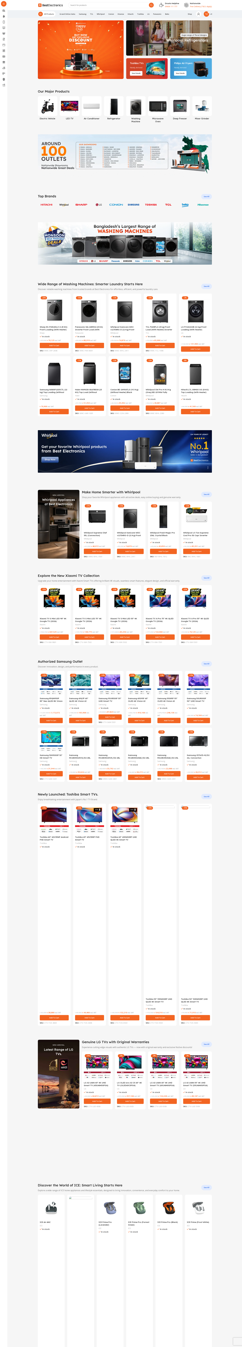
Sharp (42, 333)
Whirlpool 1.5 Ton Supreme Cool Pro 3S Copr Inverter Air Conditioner (195, 535)
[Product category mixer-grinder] (202, 108)
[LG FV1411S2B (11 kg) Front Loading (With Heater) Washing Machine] (195, 309)
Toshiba (43, 843)
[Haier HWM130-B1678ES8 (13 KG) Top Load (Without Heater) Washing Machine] (89, 372)
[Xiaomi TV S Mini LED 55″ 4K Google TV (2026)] (124, 601)
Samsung (44, 395)
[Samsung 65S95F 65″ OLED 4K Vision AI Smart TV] (139, 684)
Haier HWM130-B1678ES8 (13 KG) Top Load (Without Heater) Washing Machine (88, 392)
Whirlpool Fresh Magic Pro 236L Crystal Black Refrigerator (162, 535)
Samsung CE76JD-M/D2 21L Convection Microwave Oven (198, 758)
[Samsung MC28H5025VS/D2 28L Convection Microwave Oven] (80, 741)
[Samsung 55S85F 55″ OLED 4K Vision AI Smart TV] (169, 684)
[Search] (151, 5)
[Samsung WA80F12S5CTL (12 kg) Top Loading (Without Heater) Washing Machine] (54, 372)
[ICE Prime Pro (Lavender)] (110, 1208)
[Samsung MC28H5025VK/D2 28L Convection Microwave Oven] (110, 741)
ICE (41, 1225)
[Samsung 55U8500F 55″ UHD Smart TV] (110, 684)
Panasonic (79, 333)
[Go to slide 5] (84, 75)
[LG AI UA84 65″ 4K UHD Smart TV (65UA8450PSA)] (163, 1066)
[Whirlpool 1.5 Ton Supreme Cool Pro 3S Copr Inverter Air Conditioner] (196, 517)
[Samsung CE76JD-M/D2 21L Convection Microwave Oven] (198, 741)
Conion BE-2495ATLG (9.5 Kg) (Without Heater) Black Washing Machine (124, 392)
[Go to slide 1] (75, 75)
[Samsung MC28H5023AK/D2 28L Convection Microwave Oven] (139, 741)
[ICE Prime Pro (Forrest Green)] (139, 1208)
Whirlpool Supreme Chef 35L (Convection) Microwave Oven (95, 535)
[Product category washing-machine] (136, 110)
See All (206, 196)
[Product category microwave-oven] (158, 110)
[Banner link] (169, 38)
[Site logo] (50, 5)
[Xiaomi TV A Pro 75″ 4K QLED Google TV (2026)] (160, 601)
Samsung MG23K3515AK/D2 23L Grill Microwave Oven (167, 758)
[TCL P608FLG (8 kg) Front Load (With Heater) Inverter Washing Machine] (160, 309)
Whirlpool (114, 333)
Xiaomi (42, 624)
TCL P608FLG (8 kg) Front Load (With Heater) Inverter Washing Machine (159, 330)
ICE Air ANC (45, 1222)
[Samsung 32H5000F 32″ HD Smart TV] (51, 741)
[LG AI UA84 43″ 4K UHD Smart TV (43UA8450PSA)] (97, 1066)
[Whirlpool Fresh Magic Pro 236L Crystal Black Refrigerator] (163, 517)
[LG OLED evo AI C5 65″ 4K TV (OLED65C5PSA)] (130, 1066)
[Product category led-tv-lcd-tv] (69, 108)
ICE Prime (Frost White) (198, 1222)
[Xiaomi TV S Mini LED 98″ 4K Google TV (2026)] (54, 601)
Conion (113, 395)
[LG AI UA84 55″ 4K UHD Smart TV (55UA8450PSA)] (196, 1066)
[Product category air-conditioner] (92, 108)
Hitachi (184, 395)
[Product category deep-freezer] (180, 108)
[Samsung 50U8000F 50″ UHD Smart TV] (198, 684)
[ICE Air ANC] (51, 1208)
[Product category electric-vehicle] (47, 108)
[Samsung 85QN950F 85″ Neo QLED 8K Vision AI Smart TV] (51, 684)
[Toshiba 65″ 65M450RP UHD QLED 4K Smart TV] (124, 820)
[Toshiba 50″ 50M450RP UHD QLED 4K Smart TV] (195, 901)
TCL (147, 333)
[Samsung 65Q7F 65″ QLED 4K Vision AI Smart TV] (80, 684)
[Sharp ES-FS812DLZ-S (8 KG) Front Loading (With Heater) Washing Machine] (54, 309)
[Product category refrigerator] (114, 108)
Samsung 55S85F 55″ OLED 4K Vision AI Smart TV (167, 701)
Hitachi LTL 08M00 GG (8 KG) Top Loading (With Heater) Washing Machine (195, 392)
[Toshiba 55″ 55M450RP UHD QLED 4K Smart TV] (160, 901)
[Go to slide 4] (81, 75)
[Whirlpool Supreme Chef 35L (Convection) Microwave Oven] (97, 517)
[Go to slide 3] (79, 75)
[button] (41, 49)
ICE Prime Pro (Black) (167, 1222)
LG (182, 333)
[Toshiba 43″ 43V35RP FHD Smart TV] (89, 820)
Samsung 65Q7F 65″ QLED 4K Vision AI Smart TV (78, 701)
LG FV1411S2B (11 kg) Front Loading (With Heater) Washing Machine (193, 330)
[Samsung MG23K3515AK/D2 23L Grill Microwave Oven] (169, 741)
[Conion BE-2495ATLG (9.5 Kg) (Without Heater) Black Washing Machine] (124, 372)
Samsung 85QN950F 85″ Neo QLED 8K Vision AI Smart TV (51, 701)
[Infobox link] (198, 5)
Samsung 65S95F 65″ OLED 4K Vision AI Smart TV (138, 701)
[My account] (198, 14)
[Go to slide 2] (77, 75)
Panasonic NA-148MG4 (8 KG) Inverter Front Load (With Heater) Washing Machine (89, 330)
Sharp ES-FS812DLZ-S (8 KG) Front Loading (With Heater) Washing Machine (53, 330)
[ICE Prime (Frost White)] (198, 1208)
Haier (77, 395)
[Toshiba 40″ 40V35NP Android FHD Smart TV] (54, 820)
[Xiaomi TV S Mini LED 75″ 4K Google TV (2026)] (89, 601)
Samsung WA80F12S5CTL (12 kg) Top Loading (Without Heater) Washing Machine (53, 392)
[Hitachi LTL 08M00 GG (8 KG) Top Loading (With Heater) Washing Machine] (195, 372)
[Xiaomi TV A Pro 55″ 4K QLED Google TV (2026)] (195, 601)
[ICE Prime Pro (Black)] (169, 1208)
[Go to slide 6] (86, 75)
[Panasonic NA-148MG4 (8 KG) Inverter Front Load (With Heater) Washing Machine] (89, 309)
